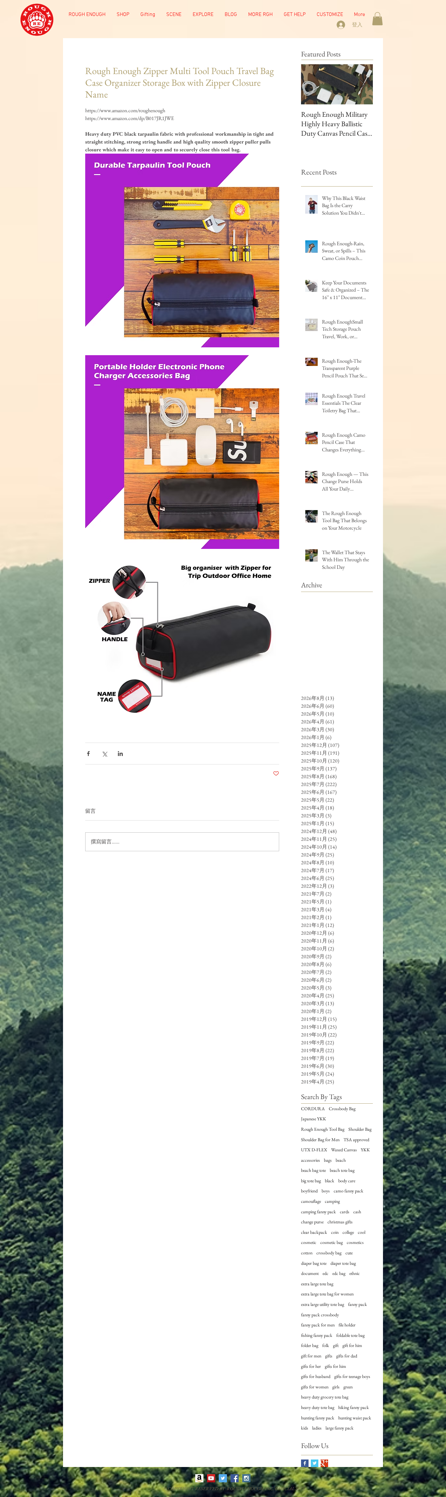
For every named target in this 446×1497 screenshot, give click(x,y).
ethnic (354, 1273)
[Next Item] (362, 85)
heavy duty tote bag (317, 1407)
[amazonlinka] (199, 1478)
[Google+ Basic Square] (324, 1463)
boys (326, 1191)
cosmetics (355, 1242)
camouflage (311, 1201)
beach (341, 1160)
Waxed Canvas (344, 1150)
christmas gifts (340, 1222)
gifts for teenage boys (352, 1376)
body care (346, 1181)
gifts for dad (346, 1356)
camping (332, 1201)
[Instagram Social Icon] (246, 1478)
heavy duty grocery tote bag (324, 1397)
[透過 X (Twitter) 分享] (104, 753)
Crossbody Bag (342, 1108)
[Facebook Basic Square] (305, 1463)
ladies (317, 1428)
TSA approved (356, 1139)
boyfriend (309, 1191)
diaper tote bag (343, 1263)
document (310, 1273)
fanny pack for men (318, 1325)
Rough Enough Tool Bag (322, 1129)
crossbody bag (329, 1253)
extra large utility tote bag (322, 1304)
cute (349, 1253)
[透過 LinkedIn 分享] (120, 753)
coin (335, 1232)
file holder (347, 1325)
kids (304, 1428)
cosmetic (308, 1242)
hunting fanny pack (317, 1418)
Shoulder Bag (360, 1129)
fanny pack (357, 1304)
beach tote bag (342, 1170)
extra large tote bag (317, 1284)
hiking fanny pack (353, 1407)
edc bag (338, 1273)
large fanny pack (340, 1428)
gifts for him (335, 1366)
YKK (365, 1150)
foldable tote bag (350, 1335)
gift (336, 1345)
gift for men (311, 1356)
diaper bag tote (314, 1263)
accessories (310, 1160)
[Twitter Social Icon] (223, 1478)
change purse (312, 1222)
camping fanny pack (318, 1212)
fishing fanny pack (316, 1335)
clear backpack (314, 1232)
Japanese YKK (313, 1119)
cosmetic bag (331, 1242)
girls (336, 1387)
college (348, 1232)
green (348, 1387)
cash (357, 1212)
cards (344, 1212)
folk (325, 1345)
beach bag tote (313, 1170)
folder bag (309, 1345)
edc (325, 1273)
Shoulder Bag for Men (320, 1139)
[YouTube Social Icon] (211, 1478)
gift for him (352, 1345)
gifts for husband (315, 1376)
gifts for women (314, 1387)
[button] (174, 15)
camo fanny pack (348, 1191)
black (329, 1181)
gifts (328, 1356)
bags (328, 1160)
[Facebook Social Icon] (235, 1478)
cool (361, 1232)
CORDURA (313, 1108)
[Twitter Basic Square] (314, 1463)
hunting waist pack (354, 1418)
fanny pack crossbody (320, 1315)
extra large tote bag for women (327, 1294)
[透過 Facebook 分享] (88, 753)
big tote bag (311, 1181)
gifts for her (311, 1366)
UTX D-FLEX (314, 1150)
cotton (306, 1253)
